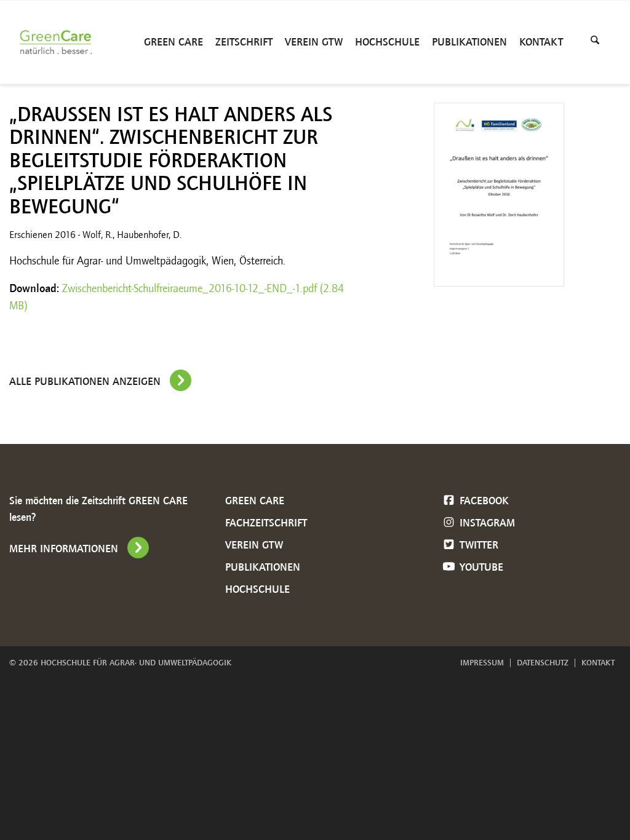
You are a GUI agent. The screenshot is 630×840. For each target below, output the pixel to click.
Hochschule (257, 589)
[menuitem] (173, 42)
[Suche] (594, 42)
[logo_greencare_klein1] (58, 42)
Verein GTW (254, 545)
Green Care (254, 500)
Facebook (483, 500)
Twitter (477, 545)
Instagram (486, 522)
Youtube (480, 567)
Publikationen (262, 567)
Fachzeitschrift (266, 522)
